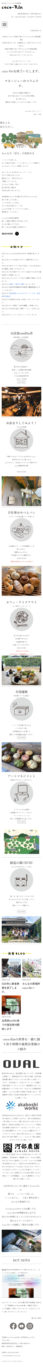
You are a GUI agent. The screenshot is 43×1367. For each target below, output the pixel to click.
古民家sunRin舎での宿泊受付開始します (10, 1025)
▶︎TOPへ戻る (36, 1318)
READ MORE (21, 382)
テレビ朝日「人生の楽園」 (18, 305)
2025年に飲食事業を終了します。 (10, 988)
